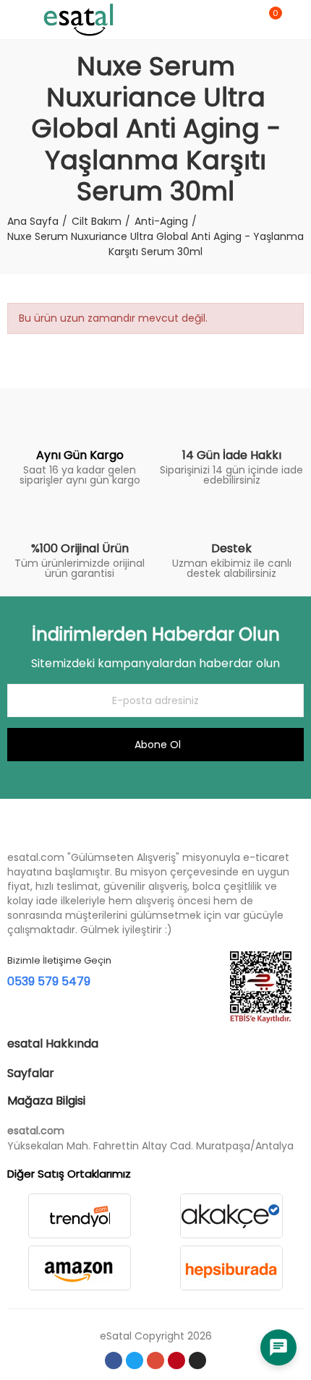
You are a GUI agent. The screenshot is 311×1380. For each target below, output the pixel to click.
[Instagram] (197, 1360)
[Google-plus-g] (155, 1360)
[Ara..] (244, 19)
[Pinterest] (176, 1360)
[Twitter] (134, 1360)
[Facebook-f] (113, 1360)
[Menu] (14, 19)
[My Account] (296, 19)
